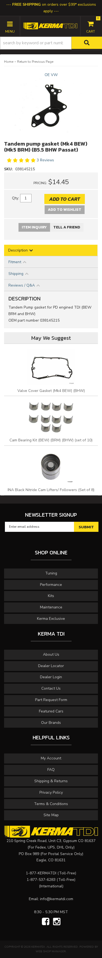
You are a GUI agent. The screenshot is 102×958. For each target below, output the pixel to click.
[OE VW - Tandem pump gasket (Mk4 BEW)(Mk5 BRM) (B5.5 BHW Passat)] (51, 105)
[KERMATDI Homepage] (50, 25)
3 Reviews (45, 160)
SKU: (9, 169)
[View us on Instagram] (56, 922)
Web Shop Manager (51, 951)
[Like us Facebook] (45, 922)
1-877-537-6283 (41, 879)
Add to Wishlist (64, 209)
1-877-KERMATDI (41, 873)
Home (8, 61)
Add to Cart (64, 199)
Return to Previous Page (35, 61)
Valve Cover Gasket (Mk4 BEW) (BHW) (51, 390)
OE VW (51, 74)
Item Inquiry (34, 227)
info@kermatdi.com (56, 899)
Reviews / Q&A (21, 285)
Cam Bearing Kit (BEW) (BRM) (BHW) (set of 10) (51, 440)
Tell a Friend (66, 227)
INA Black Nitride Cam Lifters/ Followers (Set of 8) (51, 489)
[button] (51, 43)
